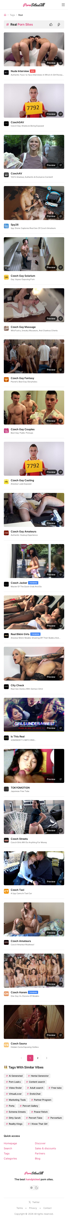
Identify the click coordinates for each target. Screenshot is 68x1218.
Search (8, 1148)
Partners (40, 1153)
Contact (47, 1208)
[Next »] (46, 1058)
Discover (40, 1143)
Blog (37, 1158)
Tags (6, 1153)
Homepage (10, 1143)
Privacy (33, 1208)
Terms (19, 1208)
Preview (51, 62)
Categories (10, 1158)
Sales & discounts (45, 1148)
